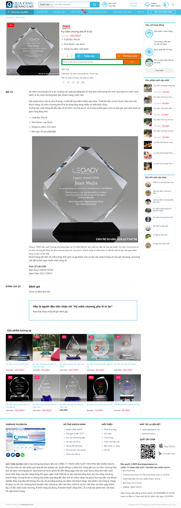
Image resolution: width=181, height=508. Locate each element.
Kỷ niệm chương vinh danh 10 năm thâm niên (44, 365)
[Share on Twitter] (68, 83)
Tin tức (140, 12)
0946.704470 (77, 430)
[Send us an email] (18, 455)
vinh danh (51, 127)
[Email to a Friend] (73, 83)
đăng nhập (47, 311)
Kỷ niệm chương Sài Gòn (163, 217)
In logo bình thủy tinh (161, 244)
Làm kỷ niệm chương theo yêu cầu (163, 201)
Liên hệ (107, 450)
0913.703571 (46, 273)
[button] (166, 4)
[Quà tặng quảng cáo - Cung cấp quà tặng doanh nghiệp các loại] (20, 4)
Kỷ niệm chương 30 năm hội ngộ (99, 404)
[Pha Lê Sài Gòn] (66, 26)
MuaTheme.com (27, 505)
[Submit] (94, 4)
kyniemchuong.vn (149, 434)
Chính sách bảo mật (112, 442)
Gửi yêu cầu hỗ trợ (73, 442)
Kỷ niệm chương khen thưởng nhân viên (44, 405)
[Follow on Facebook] (8, 455)
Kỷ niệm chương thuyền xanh (17, 364)
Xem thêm (160, 70)
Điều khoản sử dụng (112, 446)
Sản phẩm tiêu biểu (122, 12)
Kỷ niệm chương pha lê (79, 74)
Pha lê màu (20, 18)
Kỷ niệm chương (71, 78)
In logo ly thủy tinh (160, 235)
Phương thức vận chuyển (76, 450)
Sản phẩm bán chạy (97, 12)
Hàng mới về (77, 12)
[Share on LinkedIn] (83, 83)
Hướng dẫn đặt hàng (74, 446)
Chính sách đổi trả (73, 454)
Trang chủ (9, 18)
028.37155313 (136, 483)
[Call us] (22, 455)
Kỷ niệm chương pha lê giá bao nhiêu (162, 210)
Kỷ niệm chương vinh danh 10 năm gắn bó (17, 405)
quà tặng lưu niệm (86, 78)
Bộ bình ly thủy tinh (160, 226)
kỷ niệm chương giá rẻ (75, 108)
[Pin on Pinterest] (78, 83)
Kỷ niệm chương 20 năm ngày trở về (100, 365)
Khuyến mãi (42, 12)
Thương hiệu (59, 12)
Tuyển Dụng (108, 438)
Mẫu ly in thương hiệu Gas (163, 182)
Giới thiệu (108, 434)
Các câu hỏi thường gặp (75, 438)
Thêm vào (89, 56)
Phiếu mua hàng (110, 430)
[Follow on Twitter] (13, 455)
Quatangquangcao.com (151, 430)
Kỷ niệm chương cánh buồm (125, 364)
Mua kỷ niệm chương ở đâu (162, 192)
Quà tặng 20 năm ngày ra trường (126, 404)
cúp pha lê (77, 250)
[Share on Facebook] (64, 83)
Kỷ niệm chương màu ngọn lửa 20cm (72, 365)
